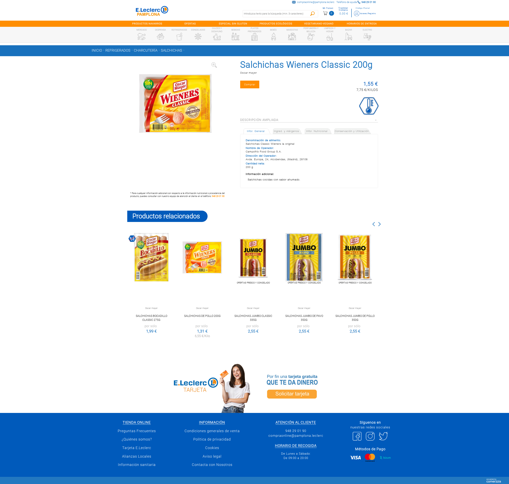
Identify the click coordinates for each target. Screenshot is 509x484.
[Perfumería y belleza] (311, 36)
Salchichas (171, 50)
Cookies (212, 448)
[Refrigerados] (179, 36)
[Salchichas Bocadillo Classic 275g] (151, 257)
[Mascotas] (292, 36)
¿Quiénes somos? (137, 439)
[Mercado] (142, 36)
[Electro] (367, 36)
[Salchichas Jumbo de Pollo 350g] (355, 257)
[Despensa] (160, 36)
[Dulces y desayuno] (217, 36)
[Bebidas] (236, 36)
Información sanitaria (137, 465)
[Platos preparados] (254, 36)
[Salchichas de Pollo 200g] (202, 257)
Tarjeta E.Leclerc (136, 448)
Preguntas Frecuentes (137, 431)
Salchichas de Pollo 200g (202, 315)
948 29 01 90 (218, 196)
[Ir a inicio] (152, 11)
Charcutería (145, 50)
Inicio (97, 50)
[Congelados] (198, 36)
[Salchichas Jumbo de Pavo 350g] (304, 257)
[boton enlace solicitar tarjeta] (319, 387)
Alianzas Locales (136, 456)
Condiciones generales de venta (212, 431)
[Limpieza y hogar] (330, 36)
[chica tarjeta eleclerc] (189, 387)
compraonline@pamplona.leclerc (315, 2)
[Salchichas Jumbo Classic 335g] (253, 257)
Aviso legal (212, 456)
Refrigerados (117, 50)
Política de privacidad (212, 439)
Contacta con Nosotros (212, 465)
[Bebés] (273, 36)
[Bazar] (349, 36)
